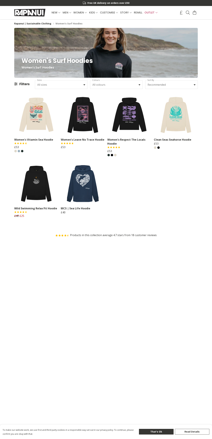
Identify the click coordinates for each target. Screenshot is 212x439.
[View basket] (194, 12)
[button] (84, 84)
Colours (96, 80)
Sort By (150, 80)
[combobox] (61, 84)
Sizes (39, 80)
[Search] (188, 12)
